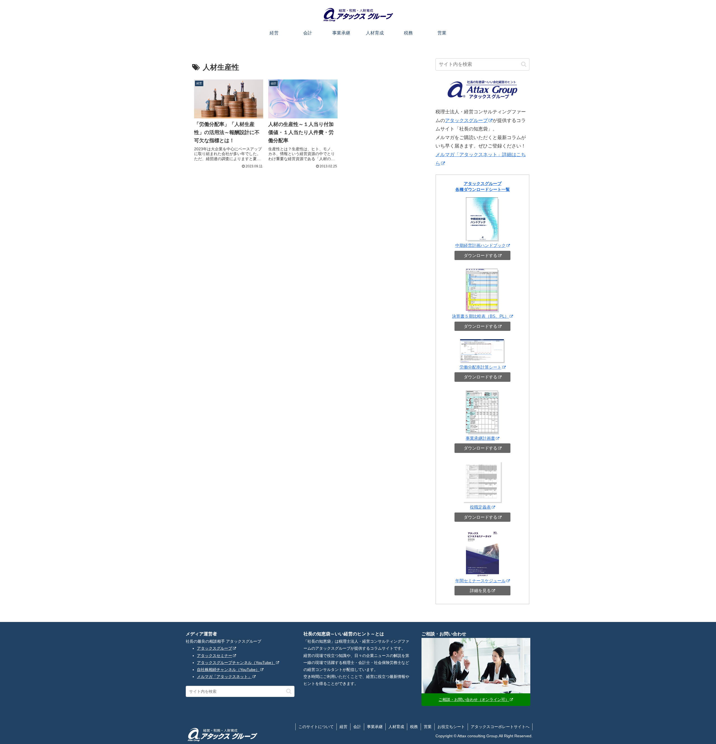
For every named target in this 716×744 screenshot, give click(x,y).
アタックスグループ (466, 120)
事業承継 (375, 726)
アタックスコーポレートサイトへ (500, 726)
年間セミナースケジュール (480, 580)
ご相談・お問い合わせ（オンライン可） (474, 699)
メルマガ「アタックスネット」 (224, 676)
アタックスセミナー (214, 655)
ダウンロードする (480, 255)
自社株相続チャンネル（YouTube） (228, 669)
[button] (524, 64)
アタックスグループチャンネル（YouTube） (236, 662)
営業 (428, 726)
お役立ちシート (451, 726)
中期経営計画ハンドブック (480, 245)
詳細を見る (480, 590)
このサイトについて (316, 726)
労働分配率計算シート (480, 367)
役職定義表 (480, 507)
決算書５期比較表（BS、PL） (480, 316)
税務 (414, 726)
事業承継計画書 (480, 438)
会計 (357, 726)
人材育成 (396, 726)
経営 (343, 726)
